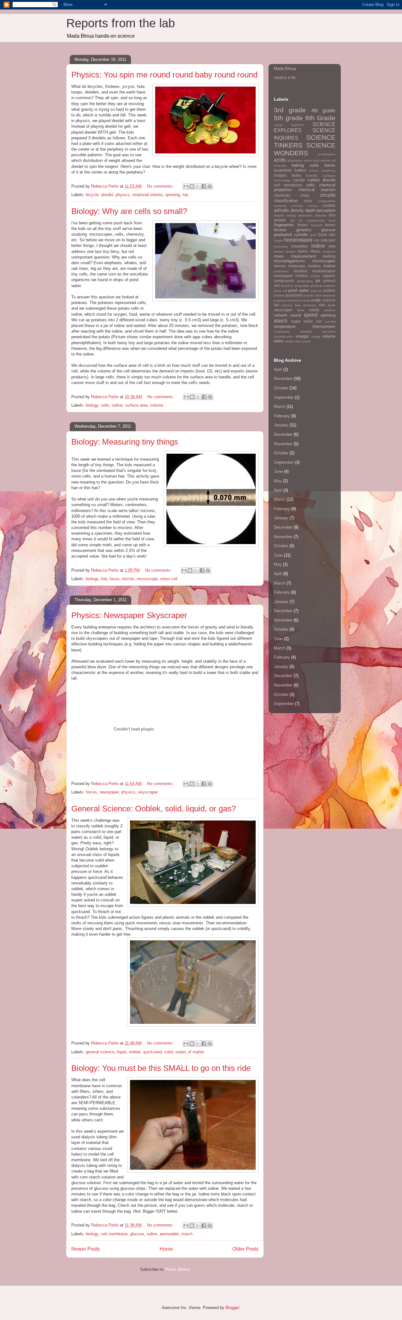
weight (289, 341)
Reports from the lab (120, 23)
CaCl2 (278, 125)
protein (329, 290)
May (278, 480)
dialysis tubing (285, 215)
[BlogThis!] (192, 186)
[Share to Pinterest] (210, 186)
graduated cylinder (291, 234)
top (185, 194)
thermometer (323, 326)
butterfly (312, 175)
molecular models (304, 266)
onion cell (168, 578)
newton (302, 276)
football (316, 225)
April (278, 369)
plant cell (280, 290)
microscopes (323, 261)
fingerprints (284, 224)
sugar (296, 321)
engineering (315, 220)
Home (166, 1249)
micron (128, 578)
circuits (327, 195)
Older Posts (245, 1249)
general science (100, 1052)
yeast (307, 341)
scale (316, 300)
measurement (303, 256)
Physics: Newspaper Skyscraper (129, 615)
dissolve (321, 215)
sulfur (308, 321)
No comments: (161, 186)
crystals (329, 205)
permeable (169, 1234)
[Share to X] (198, 186)
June (278, 471)
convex (313, 205)
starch (187, 1234)
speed (311, 315)
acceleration (326, 154)
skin (321, 305)
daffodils (281, 210)
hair (104, 578)
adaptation (295, 160)
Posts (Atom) (178, 1269)
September (284, 397)
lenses (290, 251)
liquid (121, 1052)
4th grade (323, 110)
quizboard (293, 295)
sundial (330, 321)
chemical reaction (317, 189)
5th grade (288, 117)
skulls (331, 305)
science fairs (291, 305)
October (281, 388)
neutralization (323, 271)
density (297, 210)
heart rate (326, 234)
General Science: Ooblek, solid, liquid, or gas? (153, 808)
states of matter (189, 1052)
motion (329, 266)
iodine (117, 405)
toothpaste (282, 331)
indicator (328, 240)
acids (280, 160)
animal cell (327, 160)
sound (295, 315)
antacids (280, 165)
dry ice (296, 220)
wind (298, 341)
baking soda (305, 165)
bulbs (296, 175)
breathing (328, 170)
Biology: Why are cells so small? (129, 211)
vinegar (302, 336)
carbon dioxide (321, 180)
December (283, 434)
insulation (299, 246)
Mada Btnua (285, 68)
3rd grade (290, 110)
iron (332, 246)
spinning (172, 194)
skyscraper (148, 792)
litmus (315, 251)
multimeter (281, 271)
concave (297, 205)
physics (123, 194)
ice (316, 240)
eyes (332, 220)
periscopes (305, 281)
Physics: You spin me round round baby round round (164, 74)
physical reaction (323, 285)
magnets (329, 251)
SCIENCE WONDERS (304, 149)
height (278, 240)
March (279, 406)
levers (303, 251)
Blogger (232, 1307)
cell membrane (114, 1234)
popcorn (316, 290)
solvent (280, 315)
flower (302, 225)
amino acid (311, 160)
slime (300, 310)
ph (318, 280)
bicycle (92, 194)
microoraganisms (289, 261)
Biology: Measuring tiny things (124, 441)
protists (279, 295)
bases (329, 165)
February (282, 416)
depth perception (320, 210)
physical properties (295, 285)
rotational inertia (298, 300)
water (279, 341)
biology (92, 405)
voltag (315, 336)
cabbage (329, 175)
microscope (147, 578)
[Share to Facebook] (204, 186)
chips (305, 195)
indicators (281, 246)
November (283, 378)
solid (168, 1052)
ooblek (135, 1052)
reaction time (312, 295)
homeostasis (298, 240)
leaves (278, 251)
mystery (300, 271)
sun (319, 321)
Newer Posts (85, 1249)
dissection (305, 215)
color (308, 201)
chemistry (282, 195)
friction (280, 229)
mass (279, 256)
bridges (280, 175)
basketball (282, 170)
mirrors (280, 266)
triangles (306, 331)
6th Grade (320, 117)
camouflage (282, 180)
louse (114, 578)
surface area (136, 405)
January (281, 425)
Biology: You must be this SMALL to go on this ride (161, 1068)
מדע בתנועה (285, 77)
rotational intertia (147, 194)
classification (286, 200)
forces (91, 792)
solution (329, 310)
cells (105, 405)
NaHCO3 (297, 125)
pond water (298, 290)
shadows (309, 305)
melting (329, 256)
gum (313, 235)
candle (299, 180)
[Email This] (186, 186)
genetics (304, 229)
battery (300, 170)
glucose (137, 1234)
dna (332, 215)
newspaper (109, 792)
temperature (285, 326)
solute (314, 310)
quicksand (152, 1052)
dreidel (107, 194)
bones (313, 170)
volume (156, 405)
